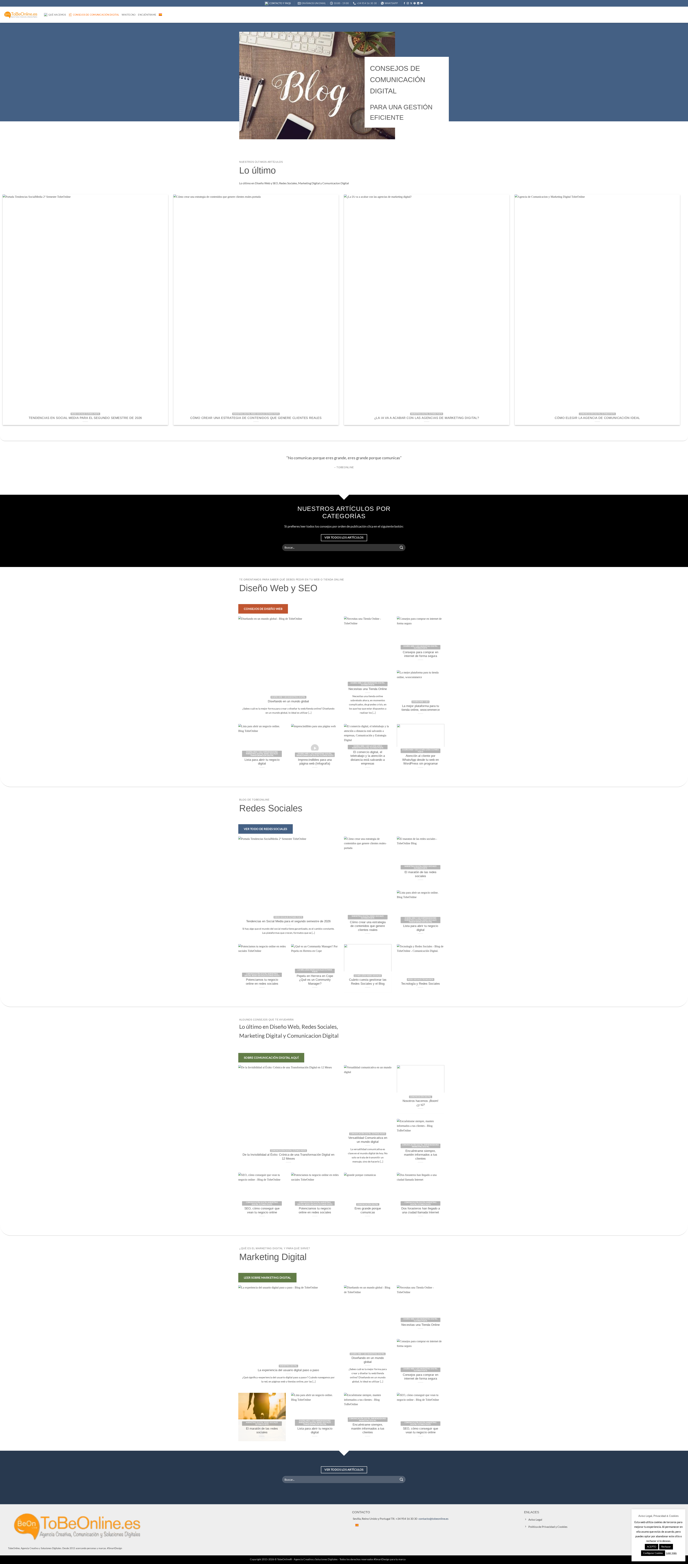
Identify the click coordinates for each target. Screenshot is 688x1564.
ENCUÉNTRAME (147, 14)
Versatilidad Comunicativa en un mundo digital (367, 1139)
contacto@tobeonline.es (433, 1518)
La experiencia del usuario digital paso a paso (288, 1370)
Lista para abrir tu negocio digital (262, 761)
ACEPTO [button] (651, 1546)
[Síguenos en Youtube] (422, 3)
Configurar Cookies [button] (653, 1553)
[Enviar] (401, 547)
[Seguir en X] (411, 3)
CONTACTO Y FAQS (280, 3)
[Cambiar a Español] (356, 1524)
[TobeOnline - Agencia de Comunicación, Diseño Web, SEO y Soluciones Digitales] (21, 15)
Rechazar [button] (666, 1546)
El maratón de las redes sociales (420, 874)
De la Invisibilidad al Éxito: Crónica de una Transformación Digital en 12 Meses (288, 1156)
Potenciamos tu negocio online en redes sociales (262, 981)
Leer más (671, 1552)
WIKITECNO (128, 14)
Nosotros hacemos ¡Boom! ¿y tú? (420, 1103)
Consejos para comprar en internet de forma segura (420, 654)
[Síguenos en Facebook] (404, 3)
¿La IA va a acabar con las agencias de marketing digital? (426, 418)
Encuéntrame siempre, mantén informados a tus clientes (420, 1154)
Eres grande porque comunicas (368, 1210)
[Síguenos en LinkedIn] (418, 3)
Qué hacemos (57, 14)
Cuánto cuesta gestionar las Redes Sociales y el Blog (367, 981)
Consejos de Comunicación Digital (96, 14)
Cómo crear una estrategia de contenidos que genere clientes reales (256, 418)
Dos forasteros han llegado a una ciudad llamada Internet (420, 1210)
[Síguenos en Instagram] (408, 3)
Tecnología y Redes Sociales (420, 983)
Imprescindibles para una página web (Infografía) (315, 761)
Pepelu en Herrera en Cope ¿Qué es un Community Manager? (315, 979)
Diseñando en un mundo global (288, 701)
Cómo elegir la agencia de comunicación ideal (597, 418)
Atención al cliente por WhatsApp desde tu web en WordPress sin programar (420, 759)
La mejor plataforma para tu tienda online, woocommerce (421, 708)
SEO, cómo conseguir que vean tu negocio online (262, 1210)
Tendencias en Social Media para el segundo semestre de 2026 (85, 418)
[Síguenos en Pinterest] (415, 3)
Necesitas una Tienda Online (367, 689)
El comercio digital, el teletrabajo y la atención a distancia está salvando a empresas (367, 757)
